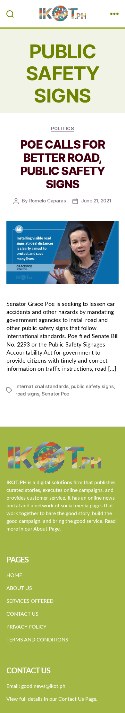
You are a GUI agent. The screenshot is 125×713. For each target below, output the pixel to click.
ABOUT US (19, 588)
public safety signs (92, 386)
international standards (42, 386)
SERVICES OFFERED (30, 601)
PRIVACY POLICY (26, 627)
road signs (27, 394)
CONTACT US (22, 614)
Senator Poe (55, 394)
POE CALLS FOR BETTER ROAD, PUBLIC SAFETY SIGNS (62, 164)
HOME (14, 575)
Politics (62, 128)
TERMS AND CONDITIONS (37, 639)
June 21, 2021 (96, 201)
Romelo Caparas (47, 201)
